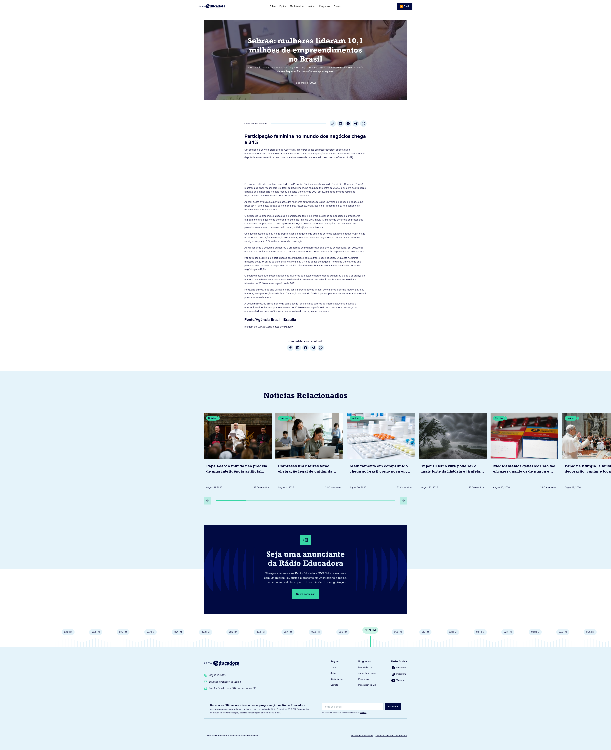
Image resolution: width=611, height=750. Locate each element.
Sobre (273, 6)
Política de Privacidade (362, 735)
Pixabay (288, 326)
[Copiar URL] (333, 123)
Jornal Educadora (367, 673)
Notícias (312, 6)
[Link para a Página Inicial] (221, 663)
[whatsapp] (363, 123)
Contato (337, 6)
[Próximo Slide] (403, 501)
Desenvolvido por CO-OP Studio (391, 735)
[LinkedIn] (340, 123)
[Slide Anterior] (207, 501)
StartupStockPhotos (268, 326)
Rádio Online (336, 679)
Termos (363, 712)
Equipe (282, 6)
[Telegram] (356, 123)
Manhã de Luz (297, 6)
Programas (324, 6)
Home (333, 667)
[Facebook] (348, 123)
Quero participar (305, 594)
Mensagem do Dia (367, 685)
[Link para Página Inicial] (221, 6)
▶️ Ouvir (405, 6)
